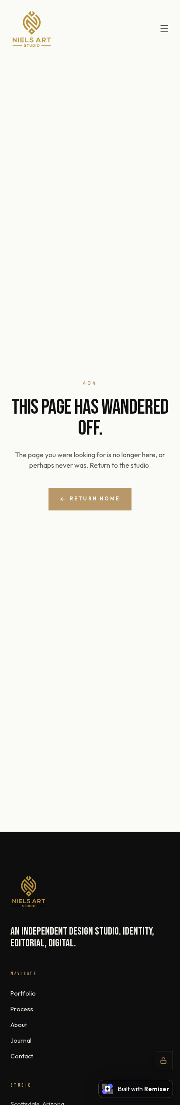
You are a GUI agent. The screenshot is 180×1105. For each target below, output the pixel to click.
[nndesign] (28, 891)
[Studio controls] (163, 1060)
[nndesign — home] (31, 29)
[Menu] (164, 28)
